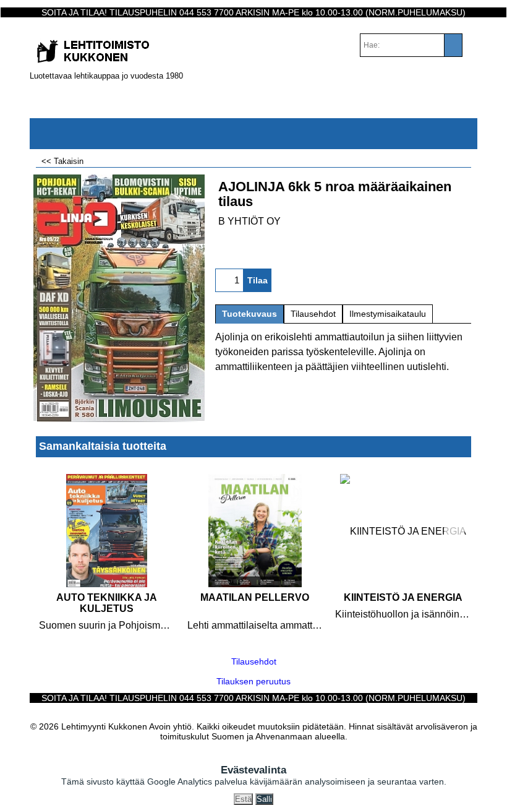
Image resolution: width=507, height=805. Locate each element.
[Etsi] (453, 45)
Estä (243, 799)
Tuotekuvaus (249, 314)
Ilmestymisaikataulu (387, 314)
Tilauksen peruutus (253, 681)
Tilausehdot (313, 314)
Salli (264, 799)
